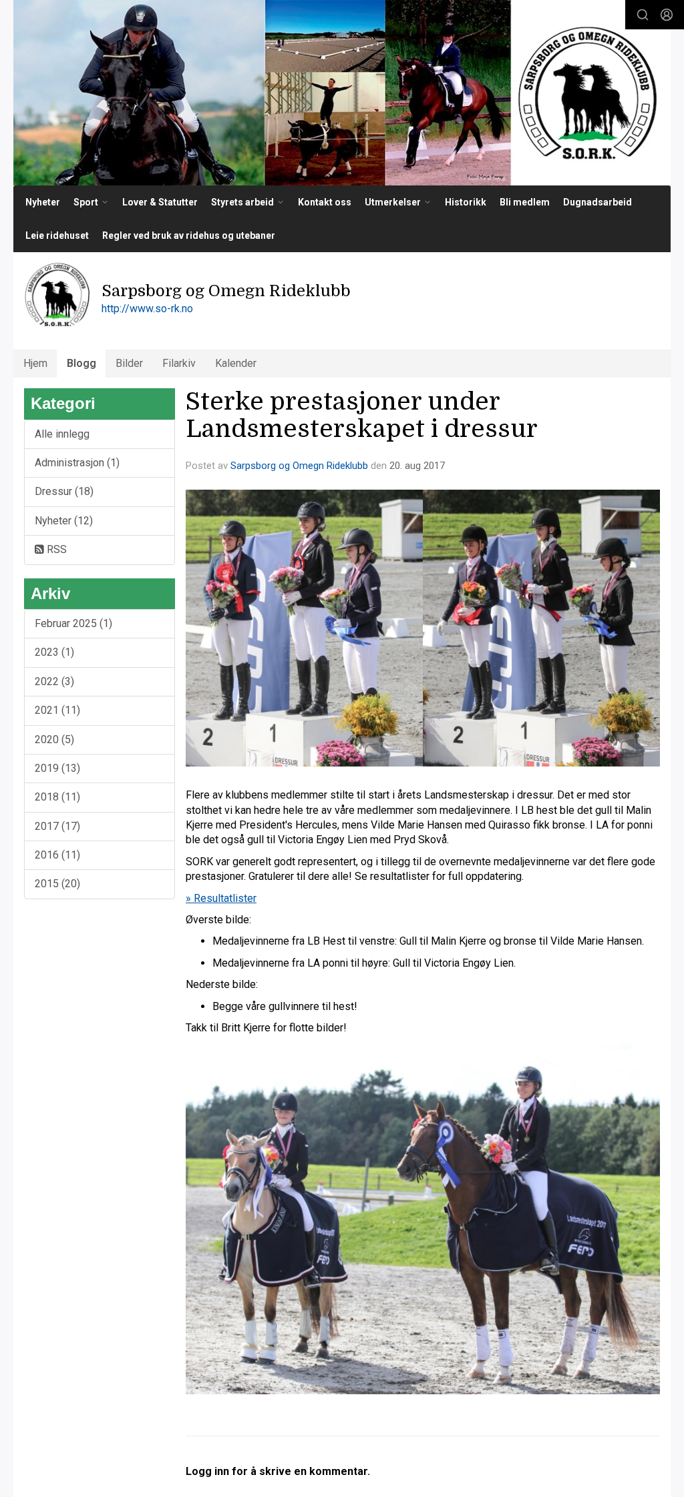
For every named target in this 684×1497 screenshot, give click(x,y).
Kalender (235, 363)
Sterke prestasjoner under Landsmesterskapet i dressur (362, 415)
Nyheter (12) (64, 520)
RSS (55, 549)
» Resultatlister (221, 898)
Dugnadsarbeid (597, 202)
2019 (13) (57, 768)
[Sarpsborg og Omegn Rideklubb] (342, 92)
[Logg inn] (667, 15)
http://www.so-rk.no (147, 308)
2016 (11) (57, 855)
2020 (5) (54, 739)
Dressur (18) (64, 491)
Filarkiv (179, 363)
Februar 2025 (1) (73, 623)
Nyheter (42, 202)
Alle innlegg (62, 434)
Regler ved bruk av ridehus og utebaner (188, 235)
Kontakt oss (324, 202)
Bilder (129, 363)
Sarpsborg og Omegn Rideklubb (299, 466)
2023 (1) (54, 652)
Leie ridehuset (57, 235)
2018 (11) (57, 797)
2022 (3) (54, 681)
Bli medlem (525, 202)
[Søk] (643, 15)
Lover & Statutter (160, 202)
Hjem (35, 363)
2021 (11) (57, 710)
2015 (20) (57, 883)
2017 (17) (57, 826)
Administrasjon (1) (77, 462)
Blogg (81, 363)
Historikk (465, 202)
